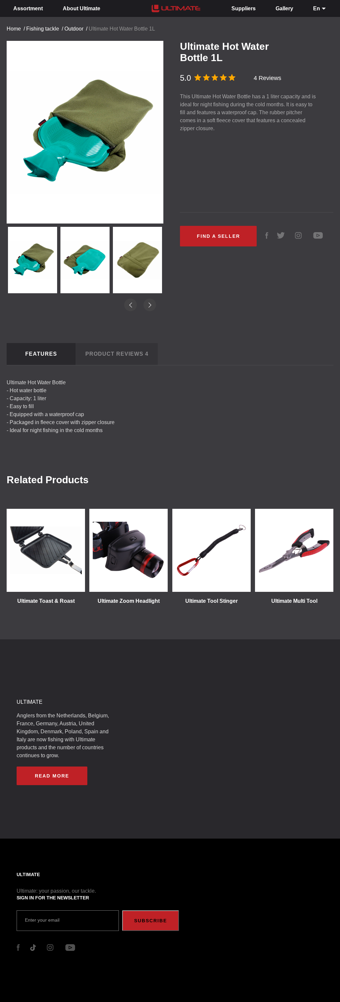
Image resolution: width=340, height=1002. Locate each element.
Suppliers (243, 8)
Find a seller (218, 236)
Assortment (28, 8)
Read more (52, 775)
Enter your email (42, 920)
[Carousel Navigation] (88, 126)
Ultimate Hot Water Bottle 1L (122, 29)
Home (14, 29)
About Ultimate (81, 8)
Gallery (284, 8)
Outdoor (73, 29)
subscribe (150, 920)
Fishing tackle (42, 29)
